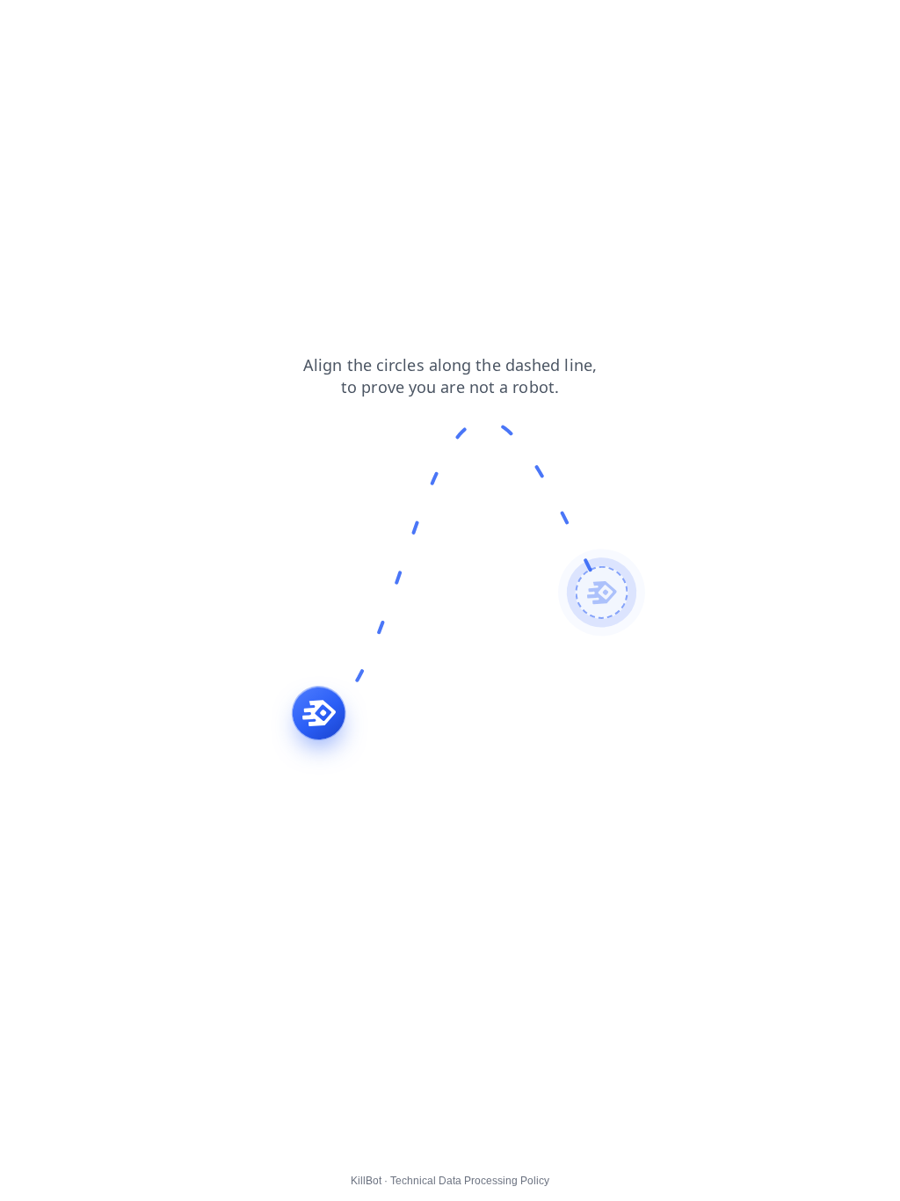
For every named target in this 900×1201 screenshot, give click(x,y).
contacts (240, 25)
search (177, 25)
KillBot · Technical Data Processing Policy (450, 1181)
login (124, 25)
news (26, 25)
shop (76, 25)
